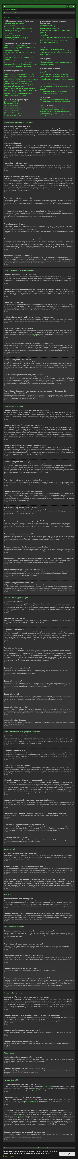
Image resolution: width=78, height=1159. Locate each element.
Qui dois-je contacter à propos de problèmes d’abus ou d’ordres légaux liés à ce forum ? (55, 112)
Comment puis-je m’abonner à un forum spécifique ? (54, 91)
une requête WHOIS (20, 1116)
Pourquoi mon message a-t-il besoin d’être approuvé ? (18, 93)
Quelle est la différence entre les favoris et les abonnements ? (57, 86)
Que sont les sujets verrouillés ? (13, 114)
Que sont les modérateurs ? (47, 27)
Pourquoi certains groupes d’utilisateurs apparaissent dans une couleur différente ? (56, 38)
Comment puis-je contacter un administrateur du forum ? (55, 115)
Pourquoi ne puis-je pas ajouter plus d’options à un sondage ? (21, 79)
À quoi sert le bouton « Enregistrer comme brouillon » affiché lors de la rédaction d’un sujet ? (20, 91)
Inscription (14, 9)
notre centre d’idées (30, 1101)
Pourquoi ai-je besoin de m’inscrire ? (14, 23)
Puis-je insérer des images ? (12, 107)
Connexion (7, 9)
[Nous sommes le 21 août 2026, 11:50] (73, 13)
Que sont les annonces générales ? (13, 108)
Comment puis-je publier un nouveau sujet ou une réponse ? (20, 73)
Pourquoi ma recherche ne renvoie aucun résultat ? (54, 74)
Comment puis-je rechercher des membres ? (52, 78)
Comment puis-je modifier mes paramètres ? (16, 45)
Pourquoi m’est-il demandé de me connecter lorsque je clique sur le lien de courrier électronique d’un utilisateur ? (20, 65)
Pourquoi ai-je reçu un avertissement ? (14, 86)
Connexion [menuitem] (71, 7)
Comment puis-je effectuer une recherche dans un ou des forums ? (55, 71)
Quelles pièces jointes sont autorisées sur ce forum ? (54, 99)
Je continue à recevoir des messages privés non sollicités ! (56, 51)
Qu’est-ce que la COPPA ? (11, 25)
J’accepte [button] (67, 1154)
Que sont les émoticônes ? (11, 105)
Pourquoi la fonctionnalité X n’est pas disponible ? (53, 109)
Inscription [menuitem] (74, 7)
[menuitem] (67, 6)
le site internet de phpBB (32, 336)
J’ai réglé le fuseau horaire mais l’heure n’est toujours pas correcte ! (19, 53)
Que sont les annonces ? (11, 110)
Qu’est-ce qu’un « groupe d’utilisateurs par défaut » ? (54, 40)
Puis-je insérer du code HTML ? (12, 103)
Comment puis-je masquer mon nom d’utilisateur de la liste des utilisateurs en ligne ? (20, 48)
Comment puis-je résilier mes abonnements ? (52, 93)
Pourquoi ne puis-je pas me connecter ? (15, 30)
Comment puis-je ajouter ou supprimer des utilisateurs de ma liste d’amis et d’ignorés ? (56, 63)
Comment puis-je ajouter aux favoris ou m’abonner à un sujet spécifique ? (56, 88)
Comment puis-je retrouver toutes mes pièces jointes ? (55, 101)
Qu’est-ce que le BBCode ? (11, 102)
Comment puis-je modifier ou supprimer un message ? (19, 74)
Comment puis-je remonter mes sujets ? (15, 95)
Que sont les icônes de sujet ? (12, 115)
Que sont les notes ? (9, 112)
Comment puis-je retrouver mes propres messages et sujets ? (57, 79)
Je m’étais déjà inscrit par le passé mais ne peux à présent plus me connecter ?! (20, 32)
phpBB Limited (47, 1086)
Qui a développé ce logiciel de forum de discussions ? (54, 108)
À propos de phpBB (34, 1090)
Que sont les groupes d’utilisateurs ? (50, 28)
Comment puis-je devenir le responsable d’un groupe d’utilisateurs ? (54, 34)
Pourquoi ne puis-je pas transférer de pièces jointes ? (18, 85)
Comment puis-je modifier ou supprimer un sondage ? (18, 81)
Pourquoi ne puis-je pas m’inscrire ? (13, 26)
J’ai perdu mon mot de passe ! (12, 35)
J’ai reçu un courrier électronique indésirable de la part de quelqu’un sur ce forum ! (55, 53)
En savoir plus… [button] (8, 1156)
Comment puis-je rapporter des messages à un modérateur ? (20, 88)
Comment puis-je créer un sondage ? (14, 78)
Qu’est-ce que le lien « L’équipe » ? (49, 42)
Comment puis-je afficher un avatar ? (14, 61)
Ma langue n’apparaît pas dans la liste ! (14, 56)
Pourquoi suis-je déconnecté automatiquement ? (17, 37)
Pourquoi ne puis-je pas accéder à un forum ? (16, 83)
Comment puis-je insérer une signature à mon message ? (19, 76)
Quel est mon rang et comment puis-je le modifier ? (18, 63)
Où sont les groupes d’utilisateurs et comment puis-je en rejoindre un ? (55, 31)
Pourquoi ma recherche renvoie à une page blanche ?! (54, 76)
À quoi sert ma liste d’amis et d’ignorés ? (51, 61)
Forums (8, 7)
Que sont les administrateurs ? (48, 25)
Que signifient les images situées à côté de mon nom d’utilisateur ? (18, 58)
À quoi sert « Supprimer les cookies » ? (15, 39)
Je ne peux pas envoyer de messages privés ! (52, 49)
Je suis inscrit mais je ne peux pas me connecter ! (18, 28)
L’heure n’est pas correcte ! (11, 50)
